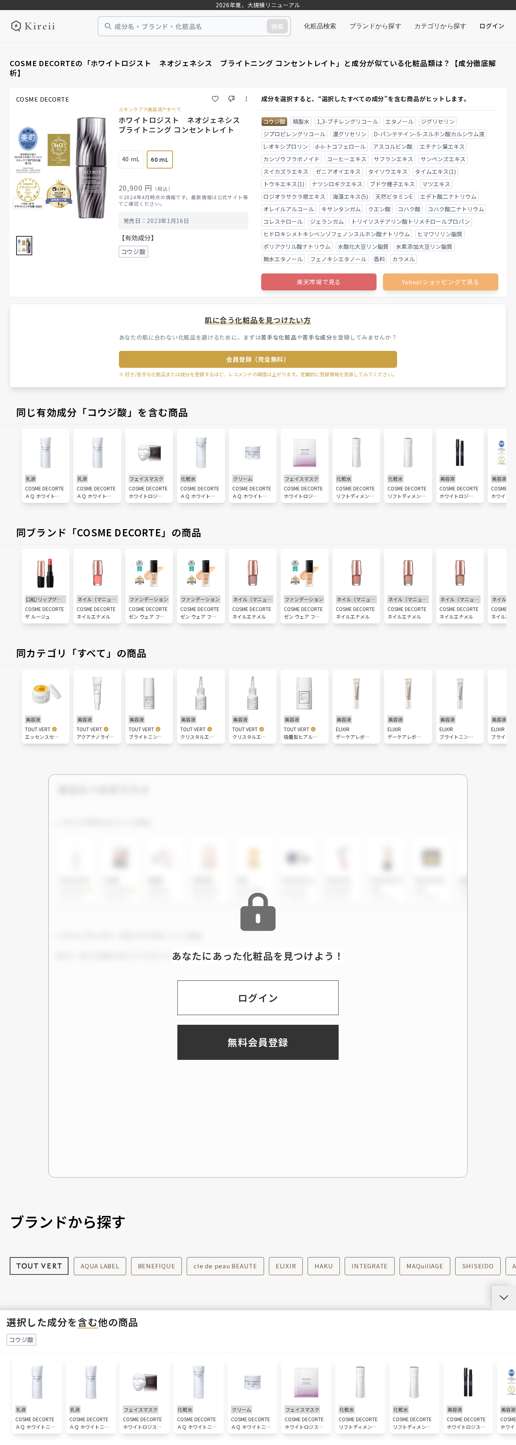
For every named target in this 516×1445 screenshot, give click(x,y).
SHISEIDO (478, 1266)
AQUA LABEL (100, 1266)
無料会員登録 (257, 1042)
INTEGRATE (370, 1266)
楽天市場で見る (319, 281)
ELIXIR (286, 1266)
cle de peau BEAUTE (225, 1266)
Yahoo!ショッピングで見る (440, 281)
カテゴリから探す (440, 26)
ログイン (492, 25)
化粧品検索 (320, 26)
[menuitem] (320, 26)
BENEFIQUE (156, 1266)
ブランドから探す (376, 26)
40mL (131, 159)
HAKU (323, 1266)
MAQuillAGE (424, 1266)
